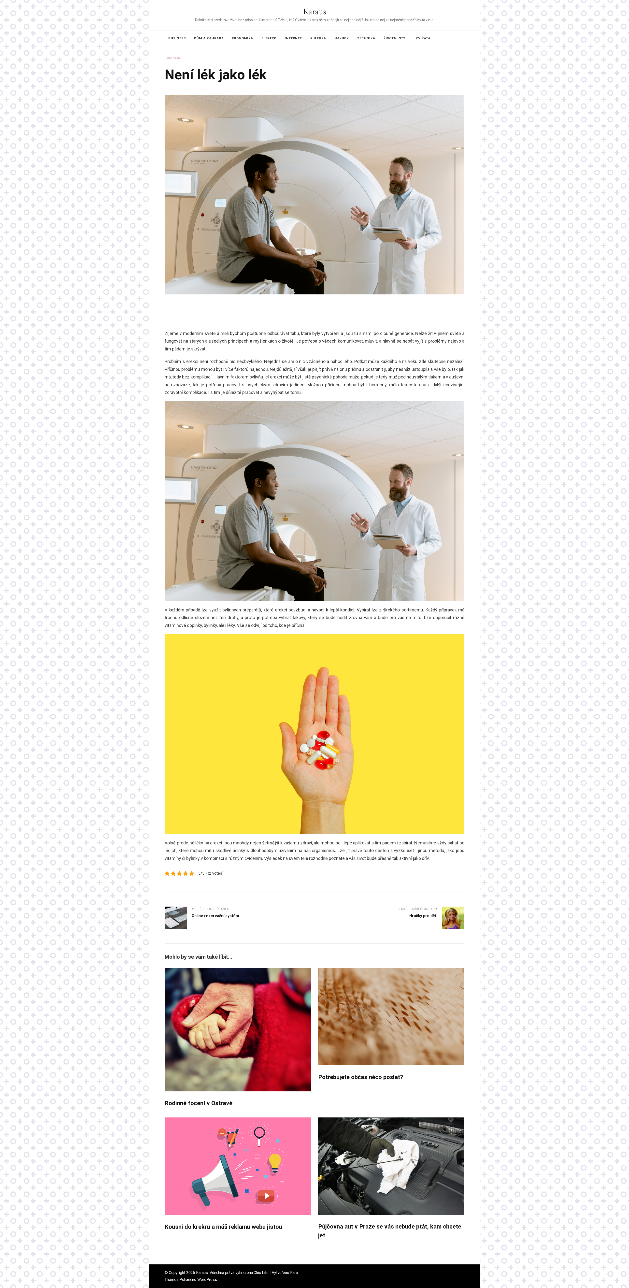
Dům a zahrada (209, 38)
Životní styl (395, 38)
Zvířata (423, 38)
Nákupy (341, 38)
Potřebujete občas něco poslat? (360, 1077)
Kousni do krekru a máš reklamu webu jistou (223, 1226)
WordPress (207, 1279)
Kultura (318, 38)
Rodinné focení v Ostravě (198, 1103)
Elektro (268, 38)
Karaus (314, 12)
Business (177, 38)
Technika (366, 38)
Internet (293, 38)
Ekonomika (242, 38)
